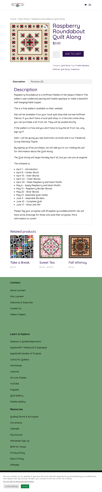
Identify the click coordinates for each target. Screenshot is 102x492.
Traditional (75, 69)
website (58, 108)
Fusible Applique (82, 65)
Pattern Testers (18, 314)
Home (13, 19)
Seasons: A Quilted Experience (25, 341)
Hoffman (56, 69)
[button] (45, 27)
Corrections (16, 422)
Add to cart (73, 53)
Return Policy (17, 458)
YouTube (14, 383)
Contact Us (15, 308)
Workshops (16, 365)
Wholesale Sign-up (19, 440)
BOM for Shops (18, 446)
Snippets (14, 389)
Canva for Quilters (19, 359)
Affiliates (14, 464)
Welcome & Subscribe (21, 302)
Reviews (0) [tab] (37, 81)
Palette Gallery (18, 401)
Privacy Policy (17, 452)
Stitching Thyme (29, 141)
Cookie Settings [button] (11, 486)
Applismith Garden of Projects (25, 353)
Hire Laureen (17, 296)
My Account (16, 434)
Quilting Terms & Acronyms (24, 416)
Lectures (14, 371)
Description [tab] (19, 81)
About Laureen (18, 290)
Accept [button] (25, 486)
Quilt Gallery (16, 395)
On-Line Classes (18, 377)
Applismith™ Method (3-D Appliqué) (28, 347)
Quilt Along (24, 19)
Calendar (14, 428)
